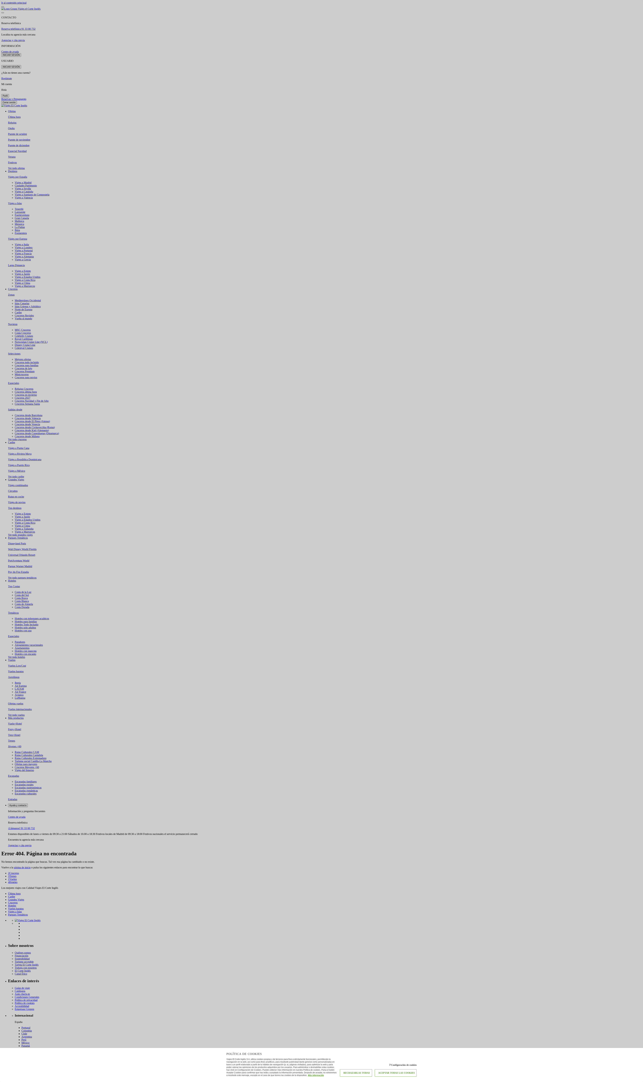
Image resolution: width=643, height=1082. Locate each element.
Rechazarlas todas (356, 1073)
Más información (316, 1075)
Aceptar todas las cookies (396, 1073)
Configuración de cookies (404, 1065)
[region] (321, 541)
